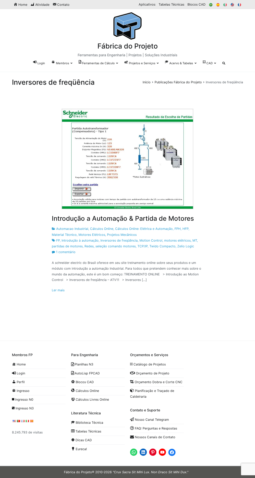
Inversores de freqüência (119, 240)
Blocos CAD (196, 4)
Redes (89, 246)
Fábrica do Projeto (127, 46)
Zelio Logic (185, 246)
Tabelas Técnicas (171, 4)
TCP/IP (142, 246)
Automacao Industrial (72, 229)
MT (194, 240)
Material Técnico (64, 235)
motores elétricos (177, 240)
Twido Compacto (162, 246)
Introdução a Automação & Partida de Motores (123, 218)
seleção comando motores (115, 246)
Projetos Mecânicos (122, 235)
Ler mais (58, 290)
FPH (178, 229)
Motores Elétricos (91, 235)
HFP (185, 229)
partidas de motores (67, 246)
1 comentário (66, 252)
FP (58, 240)
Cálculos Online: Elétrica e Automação (144, 229)
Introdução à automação (80, 240)
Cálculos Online (101, 229)
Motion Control (150, 240)
